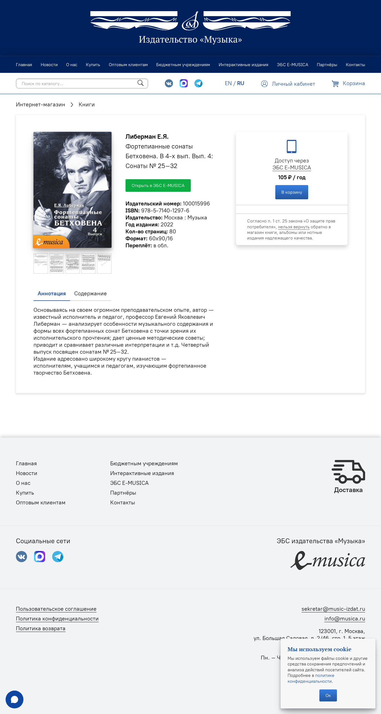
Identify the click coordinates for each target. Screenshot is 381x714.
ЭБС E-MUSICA (292, 167)
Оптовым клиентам (41, 502)
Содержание (90, 293)
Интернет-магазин (40, 104)
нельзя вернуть (294, 226)
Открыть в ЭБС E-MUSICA (158, 185)
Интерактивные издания (142, 473)
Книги (87, 104)
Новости (26, 473)
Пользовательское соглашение (56, 608)
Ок (328, 695)
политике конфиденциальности (311, 678)
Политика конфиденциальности (57, 618)
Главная (26, 463)
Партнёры (123, 492)
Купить (25, 492)
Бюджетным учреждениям (144, 463)
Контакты (122, 502)
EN (228, 83)
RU (240, 83)
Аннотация (52, 293)
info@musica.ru (344, 618)
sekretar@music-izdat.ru (333, 608)
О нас (23, 483)
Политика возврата (41, 628)
